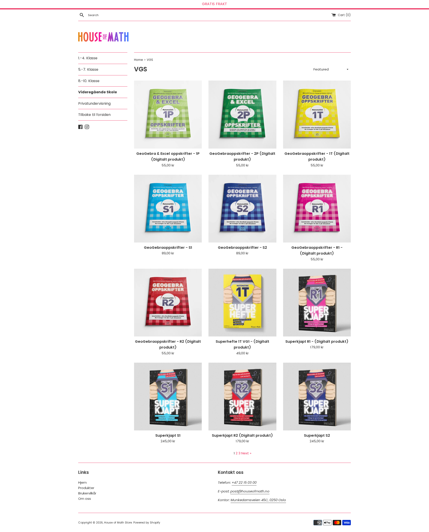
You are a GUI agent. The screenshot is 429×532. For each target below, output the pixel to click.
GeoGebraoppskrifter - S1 (168, 247)
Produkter (86, 487)
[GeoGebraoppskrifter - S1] (168, 209)
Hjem (82, 482)
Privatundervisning (94, 103)
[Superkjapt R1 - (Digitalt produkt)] (317, 302)
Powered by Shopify (146, 522)
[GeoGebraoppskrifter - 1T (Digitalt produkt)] (317, 114)
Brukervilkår (87, 493)
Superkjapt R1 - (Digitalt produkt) (316, 341)
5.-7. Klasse (88, 69)
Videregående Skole (97, 92)
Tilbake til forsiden (94, 114)
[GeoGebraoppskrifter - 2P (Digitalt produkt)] (242, 114)
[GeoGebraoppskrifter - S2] (242, 209)
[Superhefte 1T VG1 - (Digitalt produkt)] (242, 302)
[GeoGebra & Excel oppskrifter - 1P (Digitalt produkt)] (168, 114)
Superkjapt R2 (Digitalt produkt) (242, 435)
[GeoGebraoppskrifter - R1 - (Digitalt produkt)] (317, 209)
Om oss (84, 498)
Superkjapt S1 (168, 435)
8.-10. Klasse (88, 80)
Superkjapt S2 (317, 435)
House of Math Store (118, 522)
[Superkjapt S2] (317, 396)
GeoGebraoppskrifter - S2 (242, 247)
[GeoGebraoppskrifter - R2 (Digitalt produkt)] (168, 302)
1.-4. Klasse (87, 58)
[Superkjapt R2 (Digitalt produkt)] (242, 396)
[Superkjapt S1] (168, 396)
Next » (246, 453)
